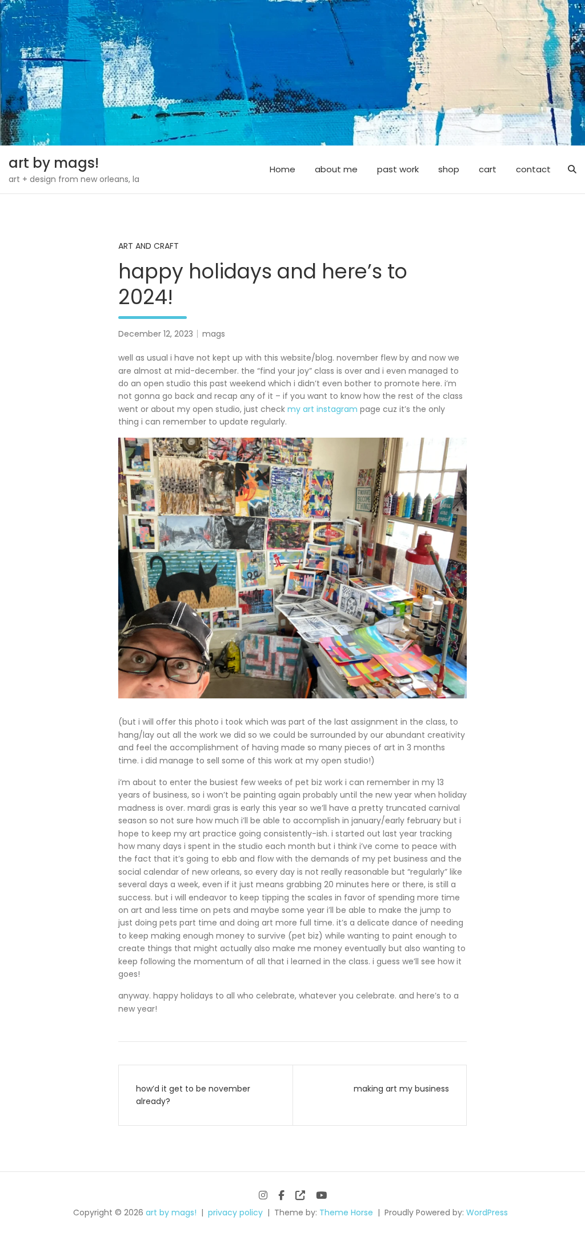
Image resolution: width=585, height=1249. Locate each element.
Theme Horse (346, 1212)
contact (533, 169)
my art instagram (322, 409)
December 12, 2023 (155, 333)
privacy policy (235, 1212)
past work (398, 169)
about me (336, 169)
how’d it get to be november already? (193, 1095)
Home (282, 169)
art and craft (148, 246)
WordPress (487, 1212)
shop (448, 169)
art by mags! (54, 162)
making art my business (401, 1088)
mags (213, 333)
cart (487, 169)
